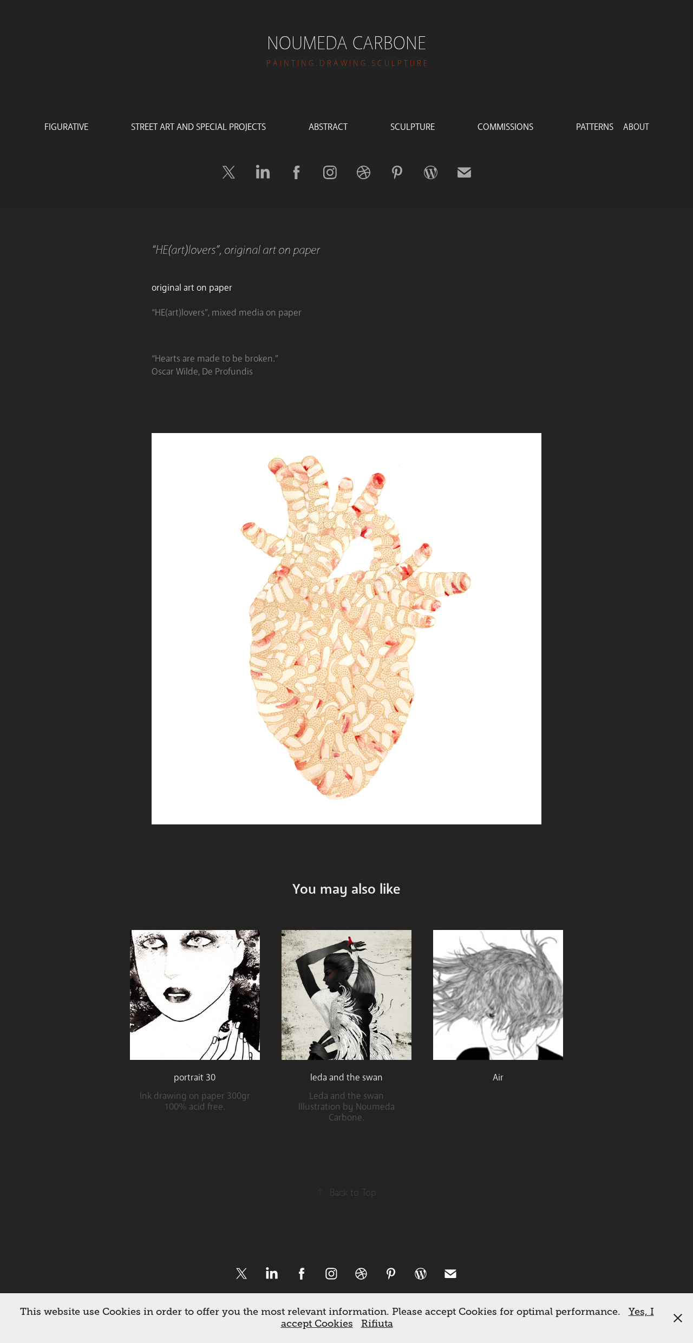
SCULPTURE (412, 127)
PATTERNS (594, 127)
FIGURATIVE (66, 127)
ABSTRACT (328, 127)
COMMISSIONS (505, 127)
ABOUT (636, 127)
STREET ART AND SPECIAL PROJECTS (198, 127)
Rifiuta (377, 1323)
